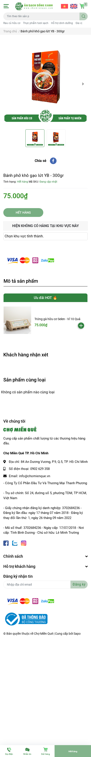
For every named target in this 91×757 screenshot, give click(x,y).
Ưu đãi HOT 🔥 (45, 298)
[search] (84, 16)
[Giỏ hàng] (82, 6)
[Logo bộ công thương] (25, 619)
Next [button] (83, 84)
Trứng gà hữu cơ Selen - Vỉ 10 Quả (57, 319)
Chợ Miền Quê (43, 633)
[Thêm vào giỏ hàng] (81, 326)
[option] (45, 84)
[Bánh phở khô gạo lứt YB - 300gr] (45, 84)
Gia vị (79, 23)
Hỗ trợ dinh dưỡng (62, 23)
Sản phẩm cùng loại (24, 380)
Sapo (77, 633)
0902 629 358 (40, 469)
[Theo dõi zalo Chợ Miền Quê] (14, 543)
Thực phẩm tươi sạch (35, 23)
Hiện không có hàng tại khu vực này (45, 226)
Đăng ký (79, 584)
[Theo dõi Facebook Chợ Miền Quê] (6, 543)
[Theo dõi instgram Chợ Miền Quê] (23, 543)
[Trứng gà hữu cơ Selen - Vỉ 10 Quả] (17, 320)
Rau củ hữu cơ (11, 23)
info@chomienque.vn (34, 476)
